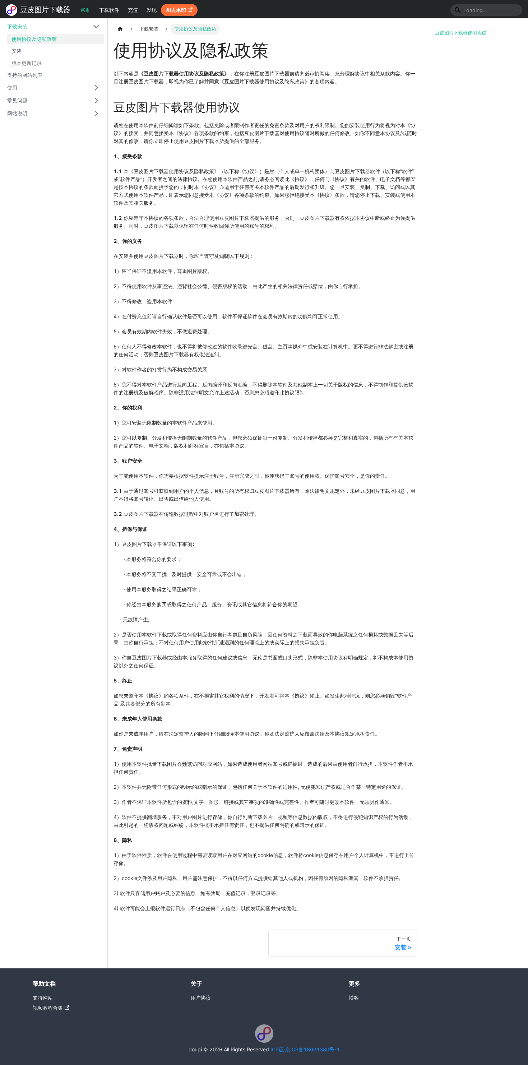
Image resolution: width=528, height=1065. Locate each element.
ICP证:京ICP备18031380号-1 (305, 1049)
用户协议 (201, 998)
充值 (133, 10)
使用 (12, 87)
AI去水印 (176, 10)
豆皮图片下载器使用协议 (460, 33)
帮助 (85, 10)
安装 (16, 51)
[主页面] (120, 29)
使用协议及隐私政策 (34, 39)
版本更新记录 (26, 63)
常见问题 (17, 100)
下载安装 (17, 26)
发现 (152, 10)
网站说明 (17, 113)
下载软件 (109, 10)
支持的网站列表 (24, 75)
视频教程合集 (48, 1008)
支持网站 (43, 998)
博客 (354, 998)
